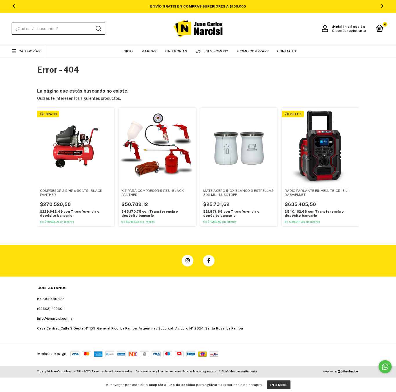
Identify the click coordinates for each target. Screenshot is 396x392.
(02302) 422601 (50, 309)
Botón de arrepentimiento (239, 371)
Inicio (128, 51)
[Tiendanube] (341, 372)
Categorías (30, 51)
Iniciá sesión (354, 27)
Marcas (149, 51)
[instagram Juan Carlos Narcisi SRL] (187, 260)
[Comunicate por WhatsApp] (385, 366)
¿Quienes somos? (212, 51)
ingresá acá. (209, 371)
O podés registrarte (349, 31)
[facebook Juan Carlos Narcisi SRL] (209, 260)
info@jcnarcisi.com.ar (55, 318)
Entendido (279, 385)
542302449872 (50, 299)
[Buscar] (98, 28)
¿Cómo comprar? (252, 51)
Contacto (286, 51)
